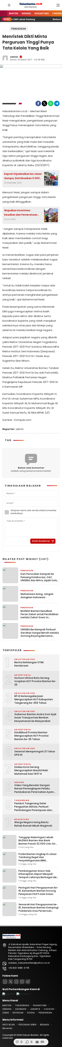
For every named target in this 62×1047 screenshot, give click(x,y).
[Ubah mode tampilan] (9, 5)
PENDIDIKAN (18, 28)
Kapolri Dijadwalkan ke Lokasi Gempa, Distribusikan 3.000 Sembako (23, 176)
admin (14, 56)
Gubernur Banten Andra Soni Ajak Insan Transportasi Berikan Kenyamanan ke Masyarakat (35, 718)
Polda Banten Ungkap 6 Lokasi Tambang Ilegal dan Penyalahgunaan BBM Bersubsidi (37, 858)
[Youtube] (22, 981)
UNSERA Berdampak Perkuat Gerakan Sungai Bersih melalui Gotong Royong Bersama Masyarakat (39, 632)
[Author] (5, 58)
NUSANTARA (41, 13)
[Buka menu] (57, 6)
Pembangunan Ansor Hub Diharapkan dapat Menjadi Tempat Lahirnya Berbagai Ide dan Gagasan (37, 875)
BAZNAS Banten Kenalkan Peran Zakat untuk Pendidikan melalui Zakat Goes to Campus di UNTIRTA (39, 614)
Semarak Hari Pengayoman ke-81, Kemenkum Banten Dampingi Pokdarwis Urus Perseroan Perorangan (38, 909)
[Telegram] (57, 103)
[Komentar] (27, 1042)
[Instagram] (16, 981)
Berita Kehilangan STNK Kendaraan (29, 664)
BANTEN (13, 13)
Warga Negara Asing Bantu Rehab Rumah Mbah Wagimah (33, 824)
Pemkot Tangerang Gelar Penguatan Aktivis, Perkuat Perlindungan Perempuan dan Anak (33, 807)
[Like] (17, 1042)
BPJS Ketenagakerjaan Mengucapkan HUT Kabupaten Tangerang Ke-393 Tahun (33, 700)
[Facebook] (38, 103)
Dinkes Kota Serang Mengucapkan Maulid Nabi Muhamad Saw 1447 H (31, 770)
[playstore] (23, 993)
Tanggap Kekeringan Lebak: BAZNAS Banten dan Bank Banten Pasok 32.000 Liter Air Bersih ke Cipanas (36, 842)
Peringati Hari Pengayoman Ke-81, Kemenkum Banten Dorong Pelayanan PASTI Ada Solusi (38, 891)
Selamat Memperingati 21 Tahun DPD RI (34, 753)
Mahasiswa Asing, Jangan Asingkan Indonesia (36, 595)
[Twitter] (44, 103)
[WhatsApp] (50, 103)
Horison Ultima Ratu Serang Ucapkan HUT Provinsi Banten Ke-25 (35, 681)
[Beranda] (3, 13)
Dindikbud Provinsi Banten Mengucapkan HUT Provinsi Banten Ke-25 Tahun (31, 736)
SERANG (26, 13)
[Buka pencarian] (4, 5)
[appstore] (9, 993)
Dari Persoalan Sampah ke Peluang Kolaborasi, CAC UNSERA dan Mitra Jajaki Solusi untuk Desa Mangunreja (39, 577)
